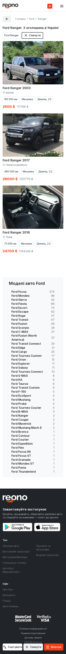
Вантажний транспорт (16, 551)
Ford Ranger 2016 (16, 232)
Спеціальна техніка (14, 562)
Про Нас (8, 589)
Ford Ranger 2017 (16, 160)
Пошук (7, 600)
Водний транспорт (47, 555)
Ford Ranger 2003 (17, 88)
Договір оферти (33, 637)
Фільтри (56, 646)
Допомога (9, 595)
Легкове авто (11, 545)
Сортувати (15, 646)
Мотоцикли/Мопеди (15, 557)
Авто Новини (10, 606)
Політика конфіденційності (33, 628)
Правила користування (33, 633)
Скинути (35, 35)
